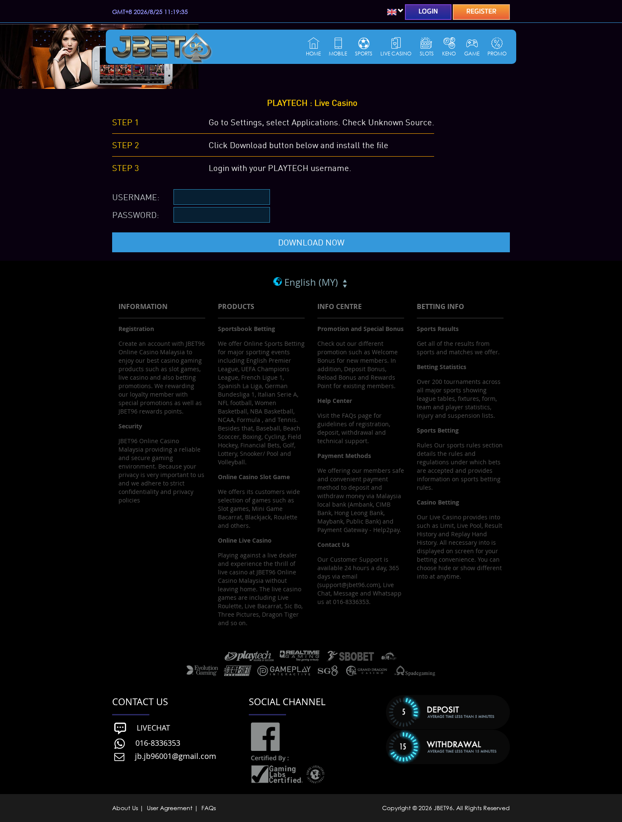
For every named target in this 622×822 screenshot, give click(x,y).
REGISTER (481, 11)
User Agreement (169, 807)
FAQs (208, 807)
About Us (126, 807)
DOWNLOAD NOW (311, 242)
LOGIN (428, 11)
